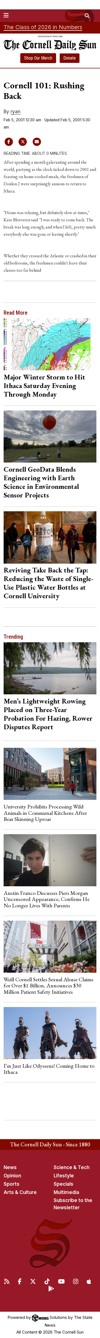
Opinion (12, 1175)
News (10, 1167)
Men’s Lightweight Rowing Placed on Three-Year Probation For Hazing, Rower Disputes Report (48, 714)
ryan (16, 111)
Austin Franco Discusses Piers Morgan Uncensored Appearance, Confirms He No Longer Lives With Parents (46, 899)
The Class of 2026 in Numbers (43, 27)
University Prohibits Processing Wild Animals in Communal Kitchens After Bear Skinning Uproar (45, 813)
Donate (69, 58)
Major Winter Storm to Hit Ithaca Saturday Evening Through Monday (44, 386)
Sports (11, 1184)
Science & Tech (71, 1167)
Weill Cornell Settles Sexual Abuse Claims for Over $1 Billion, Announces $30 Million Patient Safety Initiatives (48, 985)
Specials (63, 1184)
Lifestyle (64, 1175)
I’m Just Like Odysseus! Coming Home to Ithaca (49, 1068)
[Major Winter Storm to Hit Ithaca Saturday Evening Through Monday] (50, 344)
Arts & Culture (20, 1192)
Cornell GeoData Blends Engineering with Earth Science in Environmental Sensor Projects (41, 482)
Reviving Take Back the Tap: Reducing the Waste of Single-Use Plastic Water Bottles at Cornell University (48, 583)
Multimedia (66, 1192)
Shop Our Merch (38, 58)
